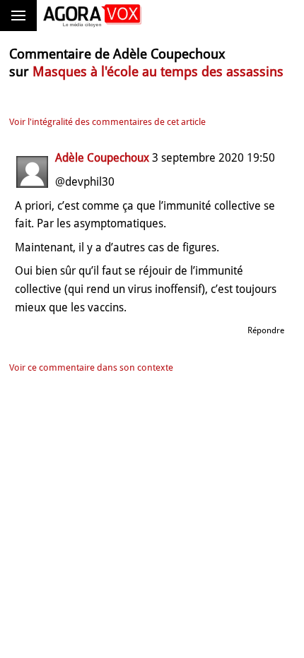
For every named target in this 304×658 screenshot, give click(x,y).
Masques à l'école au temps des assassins (158, 71)
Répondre (265, 330)
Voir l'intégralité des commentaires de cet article (107, 121)
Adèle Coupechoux (102, 157)
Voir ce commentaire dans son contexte (91, 367)
